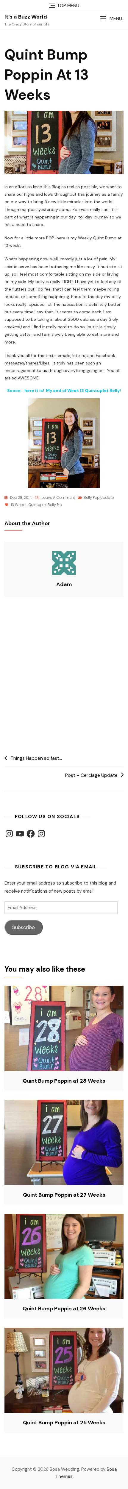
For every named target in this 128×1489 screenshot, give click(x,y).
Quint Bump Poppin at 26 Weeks (64, 1308)
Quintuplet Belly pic (45, 504)
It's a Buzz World (25, 16)
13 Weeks (18, 504)
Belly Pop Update (99, 497)
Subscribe (23, 927)
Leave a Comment (58, 498)
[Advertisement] (64, 676)
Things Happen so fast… (36, 758)
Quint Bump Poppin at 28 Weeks (64, 1080)
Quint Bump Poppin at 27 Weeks (64, 1194)
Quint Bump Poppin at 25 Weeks (64, 1422)
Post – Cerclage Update (91, 775)
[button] (111, 18)
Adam (64, 584)
